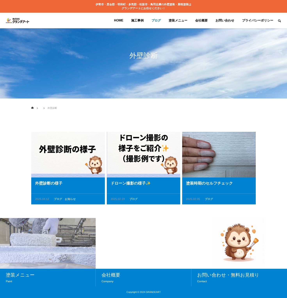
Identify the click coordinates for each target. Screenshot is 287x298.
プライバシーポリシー (257, 20)
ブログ (156, 20)
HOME (118, 20)
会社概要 (201, 20)
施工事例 (137, 20)
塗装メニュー (178, 20)
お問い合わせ (225, 20)
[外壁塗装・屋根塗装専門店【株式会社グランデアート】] (17, 20)
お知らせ (70, 198)
